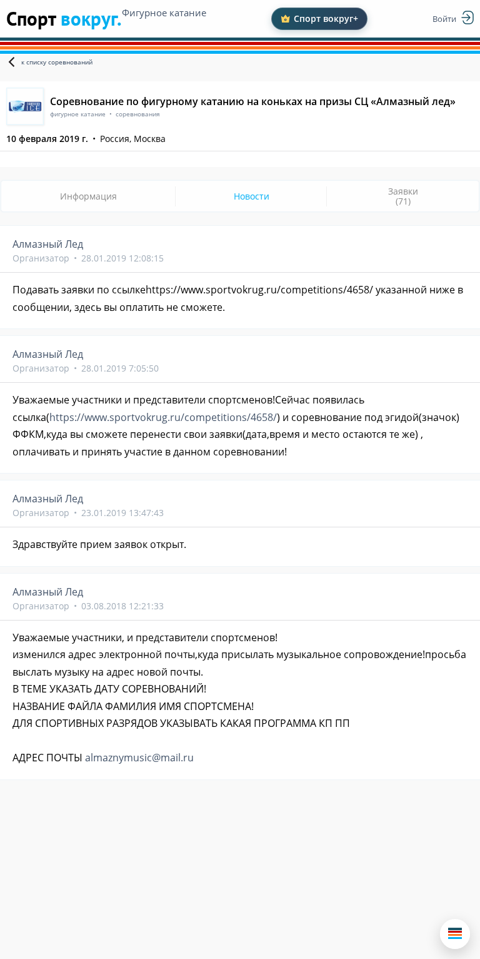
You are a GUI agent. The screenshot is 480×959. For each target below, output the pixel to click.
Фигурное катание (164, 12)
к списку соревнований (56, 62)
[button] (455, 934)
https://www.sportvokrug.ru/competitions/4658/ (163, 417)
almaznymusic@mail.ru (139, 757)
